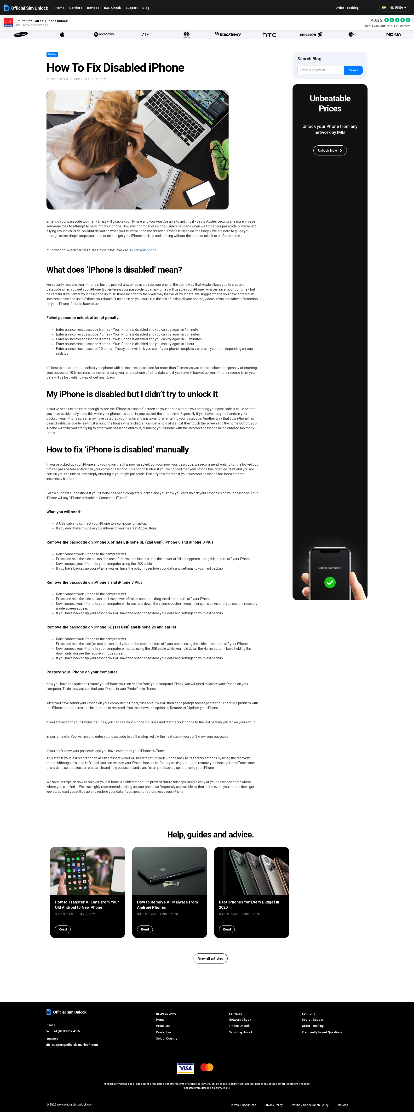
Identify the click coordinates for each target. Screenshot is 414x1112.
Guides (52, 54)
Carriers (75, 8)
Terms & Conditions (243, 1105)
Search (353, 70)
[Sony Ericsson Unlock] (311, 34)
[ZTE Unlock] (145, 34)
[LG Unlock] (352, 34)
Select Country (166, 1038)
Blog (145, 8)
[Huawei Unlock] (186, 34)
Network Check (240, 1019)
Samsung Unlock (241, 1032)
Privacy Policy (273, 1105)
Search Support (313, 1019)
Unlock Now (328, 150)
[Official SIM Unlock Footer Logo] (66, 1012)
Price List (163, 1026)
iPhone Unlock (239, 1026)
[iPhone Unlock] (62, 34)
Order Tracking (347, 8)
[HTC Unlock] (269, 34)
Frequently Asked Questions (322, 1032)
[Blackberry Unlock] (228, 34)
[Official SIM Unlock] (26, 8)
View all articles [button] (210, 958)
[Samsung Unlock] (20, 34)
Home (59, 8)
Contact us (163, 1032)
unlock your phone (142, 250)
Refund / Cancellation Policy (309, 1105)
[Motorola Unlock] (103, 34)
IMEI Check (112, 8)
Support (132, 8)
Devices (93, 8)
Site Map (342, 1105)
